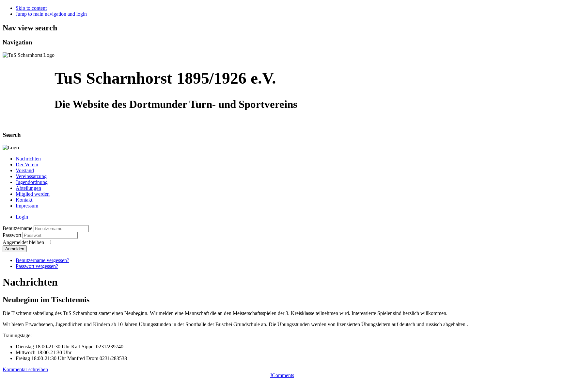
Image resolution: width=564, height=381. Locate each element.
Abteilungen (28, 188)
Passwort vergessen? (37, 266)
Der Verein (27, 164)
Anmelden (14, 248)
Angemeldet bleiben (23, 242)
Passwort (13, 235)
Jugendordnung (32, 182)
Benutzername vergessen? (42, 260)
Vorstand (25, 170)
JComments (282, 375)
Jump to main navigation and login (51, 14)
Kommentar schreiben (25, 369)
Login (22, 217)
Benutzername (17, 228)
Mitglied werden (33, 194)
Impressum (27, 205)
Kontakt (24, 200)
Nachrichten (28, 158)
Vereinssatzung (31, 176)
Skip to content (31, 8)
